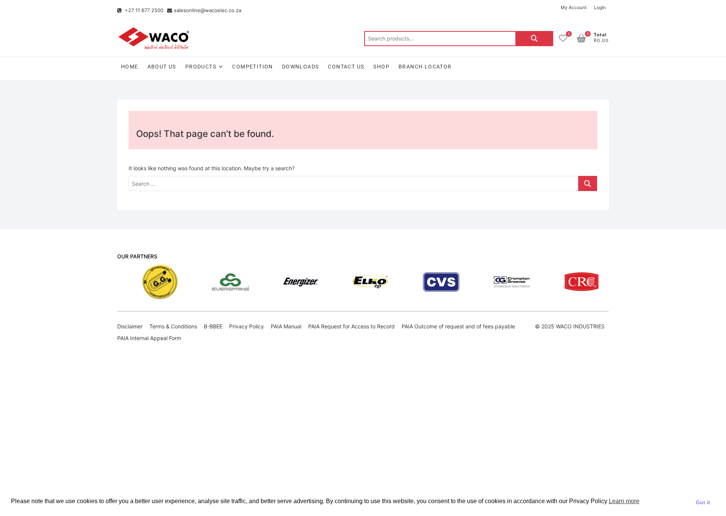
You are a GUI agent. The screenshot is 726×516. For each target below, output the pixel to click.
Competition (252, 67)
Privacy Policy (246, 326)
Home (129, 67)
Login (600, 7)
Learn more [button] (624, 501)
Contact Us (346, 67)
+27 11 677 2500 (143, 10)
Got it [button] (703, 502)
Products (200, 67)
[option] (143, 282)
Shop (381, 67)
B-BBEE (213, 326)
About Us (161, 67)
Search (534, 38)
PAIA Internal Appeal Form (149, 338)
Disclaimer (130, 326)
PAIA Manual (286, 326)
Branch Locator (425, 67)
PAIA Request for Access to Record (351, 326)
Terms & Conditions (173, 326)
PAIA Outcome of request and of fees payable (458, 326)
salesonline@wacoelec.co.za (207, 10)
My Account (573, 7)
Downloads (300, 67)
